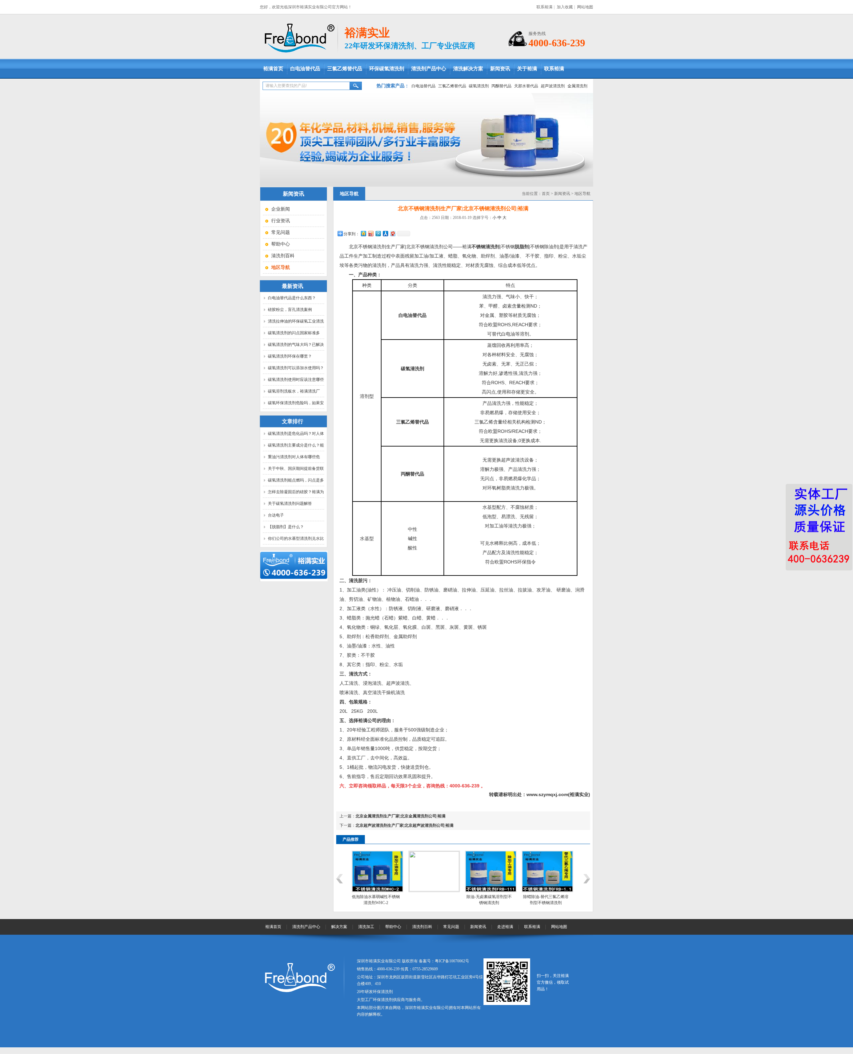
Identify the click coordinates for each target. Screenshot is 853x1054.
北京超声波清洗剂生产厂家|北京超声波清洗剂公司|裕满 (404, 825)
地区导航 (582, 193)
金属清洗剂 (577, 86)
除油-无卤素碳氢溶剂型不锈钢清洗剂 (432, 899)
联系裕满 (544, 7)
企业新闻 (280, 209)
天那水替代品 (526, 86)
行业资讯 (280, 220)
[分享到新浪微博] (370, 233)
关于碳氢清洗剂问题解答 (290, 503)
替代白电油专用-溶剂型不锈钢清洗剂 (545, 899)
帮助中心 (280, 244)
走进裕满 (505, 926)
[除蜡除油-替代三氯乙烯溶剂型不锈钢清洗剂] (490, 890)
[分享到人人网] (385, 233)
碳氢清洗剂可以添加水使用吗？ (296, 368)
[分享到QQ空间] (363, 233)
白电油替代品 (305, 68)
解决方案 (339, 926)
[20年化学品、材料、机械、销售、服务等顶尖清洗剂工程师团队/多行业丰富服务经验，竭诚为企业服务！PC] (426, 140)
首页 (546, 193)
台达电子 (276, 515)
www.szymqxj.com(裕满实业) (558, 794)
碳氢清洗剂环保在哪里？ (290, 356)
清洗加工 (366, 926)
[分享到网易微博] (392, 233)
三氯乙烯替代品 (344, 68)
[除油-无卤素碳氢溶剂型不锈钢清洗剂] (434, 890)
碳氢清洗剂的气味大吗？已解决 (296, 344)
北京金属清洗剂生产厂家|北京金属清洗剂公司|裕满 (400, 816)
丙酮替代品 (501, 86)
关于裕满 (527, 68)
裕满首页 (273, 68)
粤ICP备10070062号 (452, 961)
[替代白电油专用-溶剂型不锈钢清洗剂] (547, 890)
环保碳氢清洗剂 (386, 68)
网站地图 (585, 7)
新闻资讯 (500, 68)
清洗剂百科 (283, 255)
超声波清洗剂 (553, 86)
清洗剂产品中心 (428, 68)
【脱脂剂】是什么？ (286, 527)
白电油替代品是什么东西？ (292, 298)
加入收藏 (565, 7)
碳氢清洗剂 (479, 86)
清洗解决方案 (468, 68)
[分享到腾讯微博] (378, 233)
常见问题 (280, 232)
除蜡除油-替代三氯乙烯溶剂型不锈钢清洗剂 (489, 899)
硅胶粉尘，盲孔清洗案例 (290, 309)
